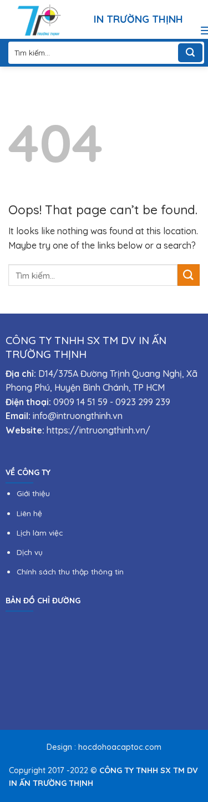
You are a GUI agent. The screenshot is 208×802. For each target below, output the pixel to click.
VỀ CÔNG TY (28, 472)
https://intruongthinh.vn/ (98, 430)
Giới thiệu (33, 493)
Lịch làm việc (40, 532)
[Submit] (190, 52)
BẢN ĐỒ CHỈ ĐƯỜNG (43, 601)
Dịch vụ (30, 552)
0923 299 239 (142, 401)
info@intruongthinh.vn (78, 415)
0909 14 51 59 (80, 401)
